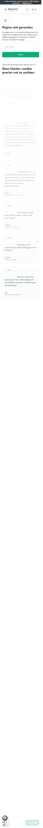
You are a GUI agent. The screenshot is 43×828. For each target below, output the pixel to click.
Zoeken (20, 55)
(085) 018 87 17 (27, 3)
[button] (5, 9)
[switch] (5, 825)
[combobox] (20, 47)
